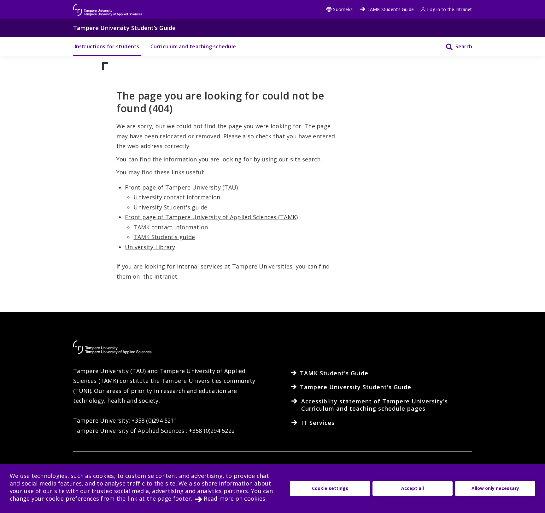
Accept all (412, 488)
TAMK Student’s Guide (390, 9)
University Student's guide (170, 207)
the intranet (160, 276)
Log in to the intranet (449, 9)
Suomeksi (343, 9)
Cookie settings (330, 488)
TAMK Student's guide (164, 237)
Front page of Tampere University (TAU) (181, 187)
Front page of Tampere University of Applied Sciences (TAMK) (211, 217)
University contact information (176, 197)
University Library (150, 247)
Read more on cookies (234, 498)
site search (305, 159)
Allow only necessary (495, 488)
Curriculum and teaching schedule (193, 46)
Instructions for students (107, 46)
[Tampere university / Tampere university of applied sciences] (108, 7)
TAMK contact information (170, 227)
